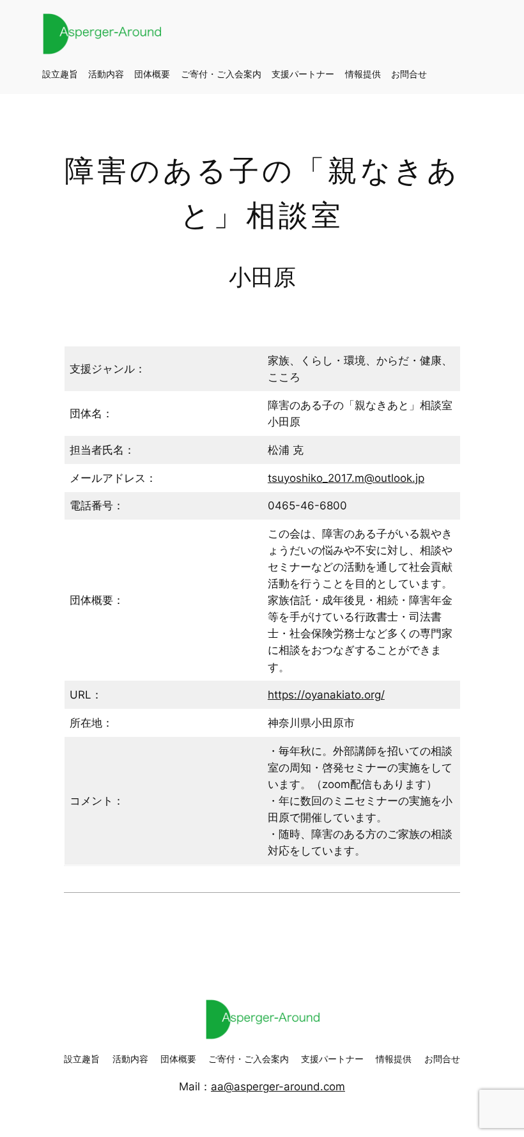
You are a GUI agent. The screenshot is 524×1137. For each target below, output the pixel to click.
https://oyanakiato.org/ (326, 694)
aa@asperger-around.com (278, 1086)
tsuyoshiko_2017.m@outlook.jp (346, 478)
